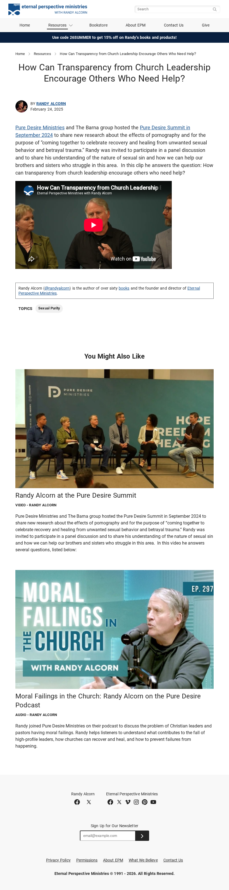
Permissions (87, 860)
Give (205, 25)
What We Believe (143, 860)
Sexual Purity (49, 308)
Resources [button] (57, 25)
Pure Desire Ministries (40, 127)
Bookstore (98, 25)
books (124, 288)
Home (25, 25)
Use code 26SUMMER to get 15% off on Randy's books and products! (114, 37)
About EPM (136, 25)
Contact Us (174, 25)
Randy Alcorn (51, 103)
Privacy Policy (58, 860)
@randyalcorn (57, 288)
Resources (42, 54)
